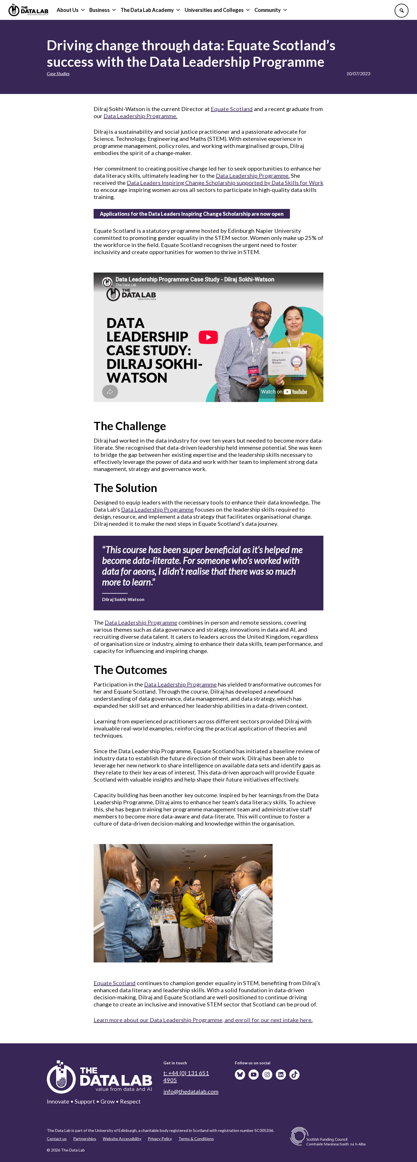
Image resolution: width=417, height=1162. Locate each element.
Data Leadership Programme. (140, 115)
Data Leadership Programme (157, 509)
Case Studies (58, 73)
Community (267, 10)
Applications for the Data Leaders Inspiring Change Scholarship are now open (192, 214)
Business (99, 10)
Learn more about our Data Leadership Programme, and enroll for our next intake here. (203, 1019)
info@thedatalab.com (190, 1091)
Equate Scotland (232, 108)
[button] (401, 10)
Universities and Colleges (214, 10)
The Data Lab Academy (147, 10)
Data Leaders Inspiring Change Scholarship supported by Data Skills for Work (225, 182)
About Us (68, 10)
